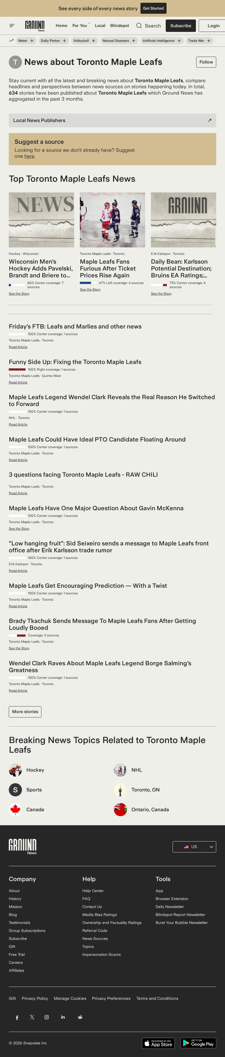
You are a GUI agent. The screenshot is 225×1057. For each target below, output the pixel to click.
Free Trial (17, 954)
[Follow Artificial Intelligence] (179, 40)
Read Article (18, 347)
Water (22, 41)
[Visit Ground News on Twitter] (32, 1017)
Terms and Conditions (157, 998)
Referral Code (94, 930)
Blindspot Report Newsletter (180, 914)
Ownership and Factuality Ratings (112, 922)
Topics (88, 946)
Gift (12, 946)
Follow (206, 62)
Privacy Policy (35, 998)
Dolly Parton (50, 41)
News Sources (95, 938)
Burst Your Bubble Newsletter (182, 922)
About (14, 890)
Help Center (93, 890)
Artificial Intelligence (159, 41)
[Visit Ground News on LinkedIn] (63, 1017)
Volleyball (81, 41)
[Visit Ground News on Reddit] (80, 1017)
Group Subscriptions (27, 930)
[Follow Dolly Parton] (64, 40)
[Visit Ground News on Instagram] (46, 1017)
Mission (15, 906)
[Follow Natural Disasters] (133, 40)
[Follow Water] (31, 40)
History (15, 898)
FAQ (86, 898)
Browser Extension (172, 898)
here (29, 156)
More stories (25, 711)
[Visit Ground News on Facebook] (17, 1017)
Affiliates (16, 970)
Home (62, 25)
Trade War (196, 41)
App (159, 890)
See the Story (19, 294)
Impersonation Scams (101, 954)
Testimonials (19, 922)
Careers (16, 962)
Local (100, 25)
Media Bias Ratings (99, 914)
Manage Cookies (70, 998)
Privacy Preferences (111, 998)
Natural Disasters (116, 41)
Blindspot (119, 25)
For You (79, 25)
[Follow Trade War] (208, 40)
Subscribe (180, 25)
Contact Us (92, 906)
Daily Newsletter (170, 906)
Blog (13, 914)
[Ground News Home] (34, 26)
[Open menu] (12, 25)
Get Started (153, 8)
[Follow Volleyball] (93, 40)
